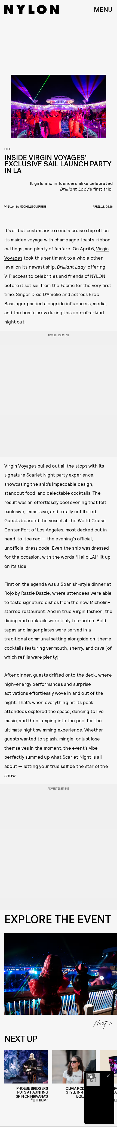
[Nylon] (31, 9)
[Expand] (90, 1076)
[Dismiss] (108, 1076)
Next (100, 1024)
